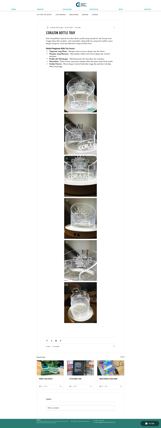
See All (122, 357)
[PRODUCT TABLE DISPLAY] (50, 367)
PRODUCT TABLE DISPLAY (45, 379)
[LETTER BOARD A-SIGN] (80, 367)
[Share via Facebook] (47, 341)
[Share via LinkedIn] (56, 341)
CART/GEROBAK (61, 14)
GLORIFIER (95, 14)
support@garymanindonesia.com (105, 422)
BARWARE (85, 14)
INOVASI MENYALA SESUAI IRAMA (108, 379)
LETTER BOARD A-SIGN (75, 379)
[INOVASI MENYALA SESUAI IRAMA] (110, 367)
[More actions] (114, 27)
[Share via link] (60, 341)
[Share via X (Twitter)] (51, 341)
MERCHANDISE (73, 14)
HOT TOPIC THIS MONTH (44, 14)
